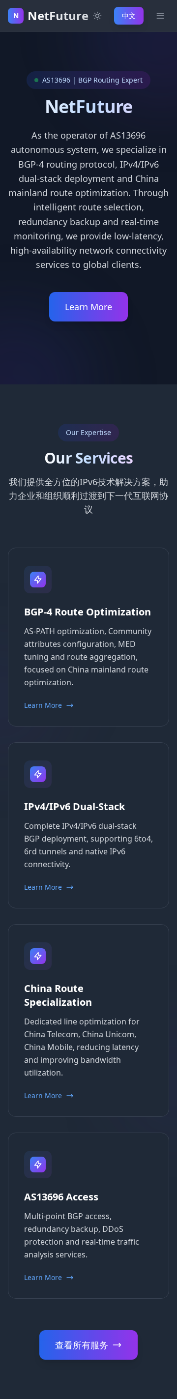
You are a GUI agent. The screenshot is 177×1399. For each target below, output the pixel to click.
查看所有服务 (81, 1345)
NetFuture (58, 16)
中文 (129, 15)
